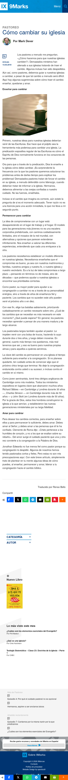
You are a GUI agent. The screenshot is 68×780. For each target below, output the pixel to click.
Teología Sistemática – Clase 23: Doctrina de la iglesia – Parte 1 (36, 651)
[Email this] (40, 499)
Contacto (34, 764)
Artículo (5, 62)
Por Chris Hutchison (14, 643)
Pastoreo (10, 27)
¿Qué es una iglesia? (16, 641)
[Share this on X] (18, 499)
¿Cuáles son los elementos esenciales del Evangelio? (32, 631)
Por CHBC (10, 655)
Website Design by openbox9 (34, 769)
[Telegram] (33, 499)
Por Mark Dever (23, 41)
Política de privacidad (34, 766)
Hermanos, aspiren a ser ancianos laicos (25, 706)
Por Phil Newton (13, 633)
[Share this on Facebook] (10, 499)
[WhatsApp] (25, 499)
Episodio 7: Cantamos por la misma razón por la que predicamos (30, 723)
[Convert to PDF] (55, 499)
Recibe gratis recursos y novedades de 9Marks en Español (34, 743)
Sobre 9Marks (37, 754)
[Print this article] (47, 499)
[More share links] (62, 499)
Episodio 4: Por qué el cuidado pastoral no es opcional (31, 699)
